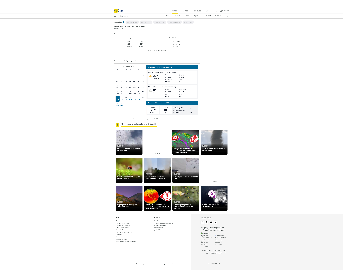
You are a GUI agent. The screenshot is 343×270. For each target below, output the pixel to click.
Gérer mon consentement (124, 232)
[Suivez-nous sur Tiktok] (215, 222)
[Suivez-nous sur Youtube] (211, 222)
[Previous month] (123, 66)
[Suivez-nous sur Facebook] (202, 222)
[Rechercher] (215, 11)
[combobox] (117, 33)
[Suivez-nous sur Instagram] (206, 222)
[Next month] (136, 66)
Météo (120, 16)
